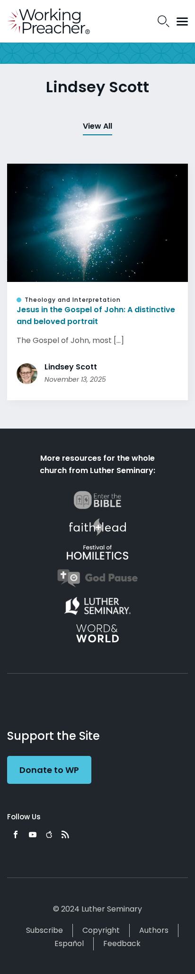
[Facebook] (15, 834)
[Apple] (49, 834)
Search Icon (163, 21)
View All (97, 126)
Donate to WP (49, 770)
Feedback (122, 943)
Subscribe (44, 930)
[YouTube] (32, 834)
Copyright (101, 930)
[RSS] (65, 834)
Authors (153, 930)
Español (69, 943)
